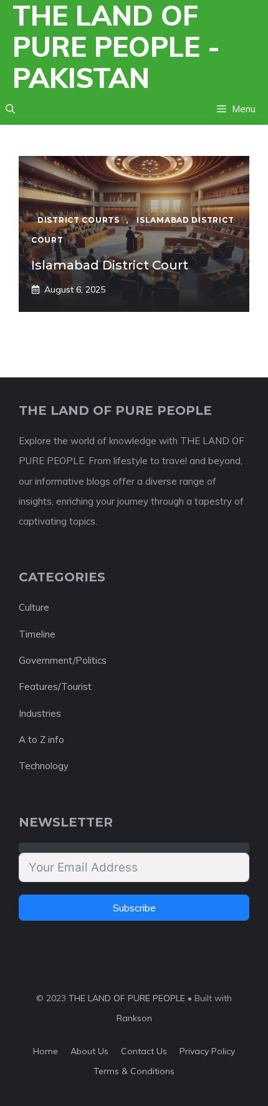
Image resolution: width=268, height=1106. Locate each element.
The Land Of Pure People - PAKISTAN (116, 47)
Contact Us (144, 1051)
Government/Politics (63, 660)
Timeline (37, 634)
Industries (40, 713)
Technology (44, 766)
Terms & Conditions (134, 1071)
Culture (34, 607)
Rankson (134, 1018)
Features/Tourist (55, 686)
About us (89, 1051)
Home (45, 1051)
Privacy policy (207, 1051)
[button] (10, 109)
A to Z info (41, 739)
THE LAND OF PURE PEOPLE (127, 998)
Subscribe (134, 907)
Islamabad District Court (109, 265)
